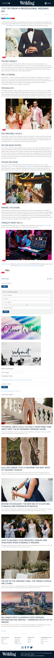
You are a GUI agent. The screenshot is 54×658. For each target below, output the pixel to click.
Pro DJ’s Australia (30, 65)
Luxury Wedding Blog (32, 655)
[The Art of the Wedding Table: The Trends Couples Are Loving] (25, 565)
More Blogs (3, 631)
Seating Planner (21, 380)
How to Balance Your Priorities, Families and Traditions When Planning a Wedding (24, 541)
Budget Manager (9, 380)
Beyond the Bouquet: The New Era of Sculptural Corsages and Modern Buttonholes (25, 505)
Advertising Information (44, 641)
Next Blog (49, 278)
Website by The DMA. (48, 653)
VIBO (15, 213)
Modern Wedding (9, 654)
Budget (29, 642)
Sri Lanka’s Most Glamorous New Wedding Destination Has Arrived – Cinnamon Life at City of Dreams (26, 619)
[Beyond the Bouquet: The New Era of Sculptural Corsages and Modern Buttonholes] (27, 490)
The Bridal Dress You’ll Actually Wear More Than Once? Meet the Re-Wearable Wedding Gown (26, 428)
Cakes (2, 641)
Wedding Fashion (17, 640)
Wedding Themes (17, 641)
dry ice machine (22, 265)
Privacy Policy (27, 654)
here (37, 227)
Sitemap (42, 643)
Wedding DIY (16, 642)
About (42, 640)
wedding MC (29, 166)
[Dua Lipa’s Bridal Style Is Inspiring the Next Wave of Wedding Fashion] (24, 451)
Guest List (15, 380)
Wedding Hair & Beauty (18, 643)
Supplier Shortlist (28, 380)
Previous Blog (6, 278)
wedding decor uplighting (33, 265)
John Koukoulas (16, 25)
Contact (42, 642)
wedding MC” (10, 166)
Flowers (2, 642)
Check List (29, 641)
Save (4, 57)
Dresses (2, 640)
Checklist (3, 380)
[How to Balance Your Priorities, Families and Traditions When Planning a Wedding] (27, 526)
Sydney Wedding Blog (40, 655)
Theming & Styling (4, 643)
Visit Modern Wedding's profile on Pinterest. (10, 391)
